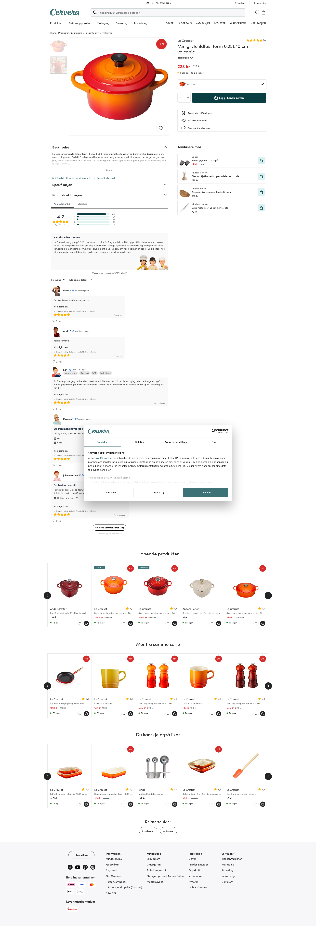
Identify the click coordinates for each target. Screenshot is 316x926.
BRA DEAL (112, 893)
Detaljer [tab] (139, 441)
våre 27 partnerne (105, 457)
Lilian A (67, 290)
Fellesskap (82, 203)
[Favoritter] (257, 12)
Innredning (228, 876)
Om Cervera (113, 876)
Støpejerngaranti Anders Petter (165, 876)
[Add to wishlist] (161, 128)
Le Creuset (168, 830)
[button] (95, 12)
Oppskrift (194, 870)
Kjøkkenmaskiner (232, 858)
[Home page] (65, 14)
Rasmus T (68, 418)
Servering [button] (122, 23)
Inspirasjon (258, 23)
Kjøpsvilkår (112, 864)
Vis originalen (61, 306)
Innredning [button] (140, 23)
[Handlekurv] (263, 12)
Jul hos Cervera (198, 887)
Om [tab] (213, 441)
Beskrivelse (183, 57)
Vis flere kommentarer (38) (109, 527)
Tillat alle (205, 492)
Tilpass (156, 492)
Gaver (192, 858)
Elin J (65, 369)
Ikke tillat (111, 492)
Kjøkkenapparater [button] (79, 23)
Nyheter (220, 23)
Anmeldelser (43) (62, 203)
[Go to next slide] (268, 595)
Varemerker (238, 23)
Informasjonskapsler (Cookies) (124, 887)
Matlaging (228, 864)
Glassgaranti (154, 864)
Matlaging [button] (103, 23)
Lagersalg (185, 23)
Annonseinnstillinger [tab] (176, 441)
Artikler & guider (198, 864)
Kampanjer (203, 23)
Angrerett (111, 870)
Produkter (56, 23)
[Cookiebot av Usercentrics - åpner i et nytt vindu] (214, 431)
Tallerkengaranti (157, 870)
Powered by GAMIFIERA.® (109, 533)
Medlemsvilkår (155, 881)
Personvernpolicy (116, 881)
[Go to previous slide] (47, 595)
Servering (227, 870)
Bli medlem (153, 858)
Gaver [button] (170, 23)
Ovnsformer (148, 830)
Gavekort (227, 881)
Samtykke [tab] (102, 441)
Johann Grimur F (72, 475)
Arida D (67, 331)
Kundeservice (114, 858)
